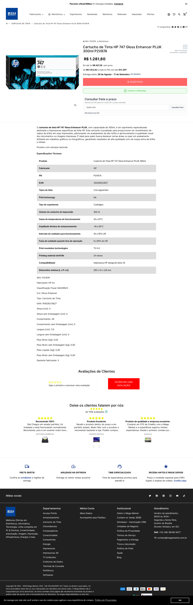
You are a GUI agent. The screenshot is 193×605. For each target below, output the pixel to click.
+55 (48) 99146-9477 (170, 532)
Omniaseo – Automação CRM (131, 522)
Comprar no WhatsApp (137, 91)
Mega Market (32, 586)
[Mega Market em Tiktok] (184, 496)
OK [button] (180, 600)
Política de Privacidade (128, 530)
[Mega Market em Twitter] (150, 496)
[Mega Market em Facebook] (157, 496)
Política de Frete (125, 548)
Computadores (50, 530)
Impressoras (49, 548)
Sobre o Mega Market (128, 513)
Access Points (50, 513)
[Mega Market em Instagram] (170, 496)
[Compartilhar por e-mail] (186, 27)
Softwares (48, 575)
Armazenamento (51, 517)
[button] (94, 446)
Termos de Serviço (126, 535)
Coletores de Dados (53, 561)
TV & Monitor (49, 557)
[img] (96, 408)
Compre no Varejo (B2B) (129, 517)
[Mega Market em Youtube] (177, 496)
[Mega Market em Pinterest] (163, 496)
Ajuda (120, 553)
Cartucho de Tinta (52, 522)
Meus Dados (86, 513)
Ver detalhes (135, 74)
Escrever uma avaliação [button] (124, 384)
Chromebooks (50, 526)
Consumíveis (49, 539)
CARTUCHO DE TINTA (20, 23)
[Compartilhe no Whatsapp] (181, 27)
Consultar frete (177, 107)
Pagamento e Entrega (128, 539)
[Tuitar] (175, 27)
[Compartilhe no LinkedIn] (183, 27)
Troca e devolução (126, 544)
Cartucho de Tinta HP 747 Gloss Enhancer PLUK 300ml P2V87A (61, 23)
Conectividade (50, 535)
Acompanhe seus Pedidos (93, 517)
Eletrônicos (102, 41)
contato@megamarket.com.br (170, 537)
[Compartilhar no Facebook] (172, 27)
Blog (119, 557)
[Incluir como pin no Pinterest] (178, 27)
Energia (46, 544)
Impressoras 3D (51, 553)
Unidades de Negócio (128, 526)
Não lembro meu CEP (92, 113)
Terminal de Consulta (53, 566)
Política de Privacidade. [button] (106, 600)
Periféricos (48, 570)
